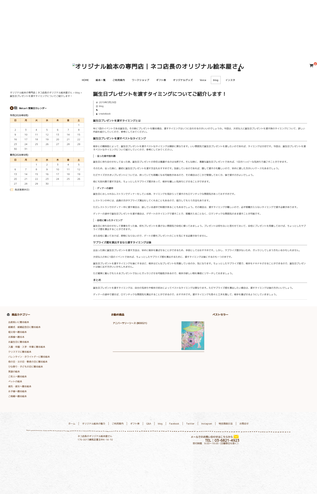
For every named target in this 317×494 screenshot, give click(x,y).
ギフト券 (161, 80)
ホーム (71, 423)
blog (215, 80)
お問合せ (244, 423)
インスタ (230, 80)
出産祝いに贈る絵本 (18, 322)
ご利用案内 (119, 80)
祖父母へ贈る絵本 (17, 332)
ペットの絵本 (15, 381)
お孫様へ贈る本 (16, 336)
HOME (85, 80)
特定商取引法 (226, 423)
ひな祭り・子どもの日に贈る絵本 (25, 366)
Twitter (190, 423)
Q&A (148, 423)
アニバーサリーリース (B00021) (130, 323)
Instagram (206, 423)
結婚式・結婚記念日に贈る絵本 (24, 327)
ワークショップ (140, 80)
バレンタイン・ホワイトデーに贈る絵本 (29, 356)
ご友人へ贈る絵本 (17, 376)
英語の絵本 (14, 371)
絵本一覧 (101, 80)
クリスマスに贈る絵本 (19, 351)
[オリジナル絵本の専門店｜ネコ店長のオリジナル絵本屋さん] (158, 66)
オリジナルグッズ (183, 80)
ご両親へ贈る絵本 (17, 396)
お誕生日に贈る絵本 (18, 341)
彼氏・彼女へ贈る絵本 (19, 386)
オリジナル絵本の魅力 (93, 423)
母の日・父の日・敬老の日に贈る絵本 (28, 361)
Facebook (174, 423)
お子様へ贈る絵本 (17, 391)
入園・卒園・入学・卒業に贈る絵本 (26, 346)
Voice (203, 80)
